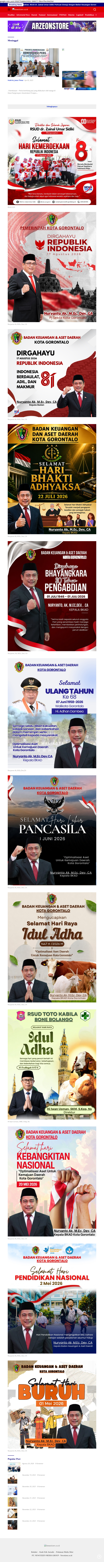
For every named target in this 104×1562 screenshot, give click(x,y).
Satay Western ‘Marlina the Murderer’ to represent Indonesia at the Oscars (51, 1477)
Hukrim (11, 80)
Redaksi (34, 1552)
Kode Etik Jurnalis (46, 1552)
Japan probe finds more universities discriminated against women (47, 1523)
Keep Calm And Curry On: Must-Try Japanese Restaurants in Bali (48, 1511)
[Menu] (9, 9)
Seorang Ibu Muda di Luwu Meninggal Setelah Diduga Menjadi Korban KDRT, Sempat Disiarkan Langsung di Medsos (77, 64)
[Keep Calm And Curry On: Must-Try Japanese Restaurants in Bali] (12, 1513)
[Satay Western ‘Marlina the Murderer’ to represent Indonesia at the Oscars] (12, 1479)
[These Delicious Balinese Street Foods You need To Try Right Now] (12, 1490)
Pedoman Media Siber (64, 1552)
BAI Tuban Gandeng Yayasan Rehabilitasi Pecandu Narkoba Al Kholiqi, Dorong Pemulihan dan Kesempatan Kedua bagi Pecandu (57, 1467)
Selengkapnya (52, 106)
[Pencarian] (94, 9)
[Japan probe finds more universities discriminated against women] (12, 1525)
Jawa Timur (18, 80)
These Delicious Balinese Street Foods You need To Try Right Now (47, 1488)
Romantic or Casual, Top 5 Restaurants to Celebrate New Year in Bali (49, 1500)
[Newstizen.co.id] (20, 9)
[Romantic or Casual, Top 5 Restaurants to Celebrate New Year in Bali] (12, 1502)
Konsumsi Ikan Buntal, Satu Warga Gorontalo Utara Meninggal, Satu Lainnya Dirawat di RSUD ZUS (78, 94)
